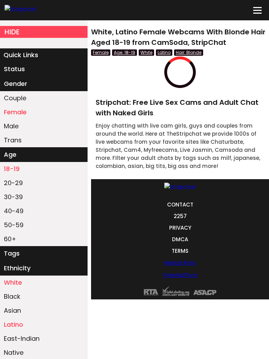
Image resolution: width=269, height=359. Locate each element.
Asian (12, 310)
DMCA (180, 239)
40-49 (13, 210)
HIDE (12, 32)
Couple (15, 98)
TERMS (180, 251)
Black (12, 296)
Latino (13, 324)
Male (11, 126)
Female (15, 112)
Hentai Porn (180, 263)
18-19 (12, 168)
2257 (180, 216)
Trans (13, 140)
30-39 (13, 196)
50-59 (13, 225)
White (13, 282)
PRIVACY (180, 227)
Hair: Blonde (188, 52)
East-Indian (22, 338)
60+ (10, 239)
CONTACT (180, 204)
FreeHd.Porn (180, 275)
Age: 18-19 (124, 52)
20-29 (13, 182)
